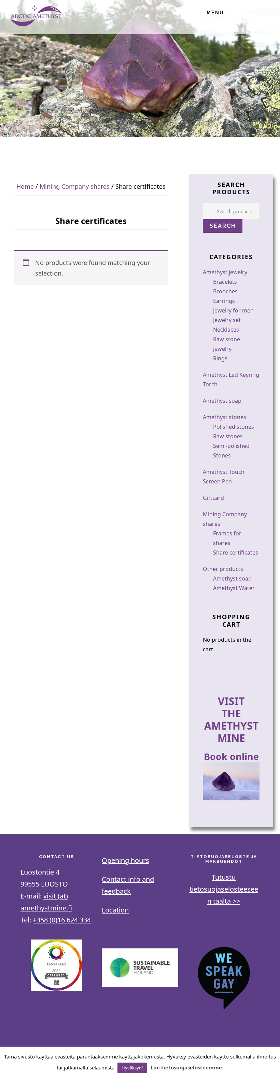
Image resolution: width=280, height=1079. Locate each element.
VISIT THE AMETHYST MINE (231, 719)
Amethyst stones (224, 417)
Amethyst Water (234, 588)
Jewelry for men (233, 310)
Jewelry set (227, 320)
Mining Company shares (75, 186)
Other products (223, 569)
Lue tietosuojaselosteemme (186, 1067)
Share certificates (235, 552)
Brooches (225, 291)
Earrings (224, 301)
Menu (215, 12)
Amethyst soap (222, 400)
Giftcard (213, 498)
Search (223, 226)
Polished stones (233, 426)
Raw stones (228, 436)
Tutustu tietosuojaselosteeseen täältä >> (224, 889)
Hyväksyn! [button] (132, 1068)
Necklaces (226, 329)
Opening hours (125, 860)
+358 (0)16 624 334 (62, 919)
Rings (220, 358)
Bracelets (225, 281)
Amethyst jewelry (225, 272)
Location (115, 910)
